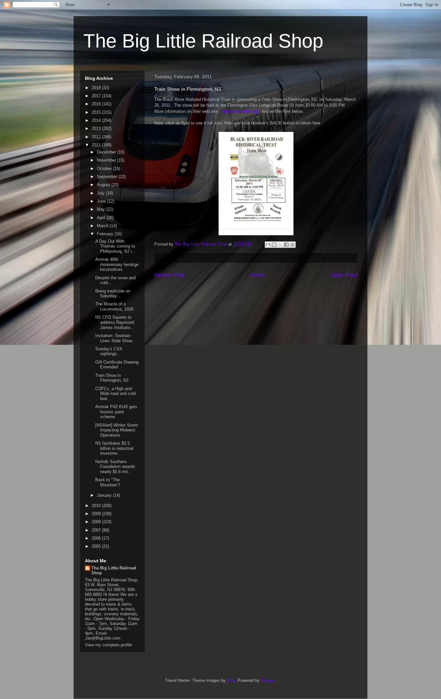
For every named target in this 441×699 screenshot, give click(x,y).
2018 (97, 87)
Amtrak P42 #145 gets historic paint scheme (116, 411)
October (105, 168)
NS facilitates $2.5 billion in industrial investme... (114, 448)
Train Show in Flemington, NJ (111, 378)
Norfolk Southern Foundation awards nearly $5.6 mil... (115, 466)
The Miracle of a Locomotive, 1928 (114, 307)
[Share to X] (280, 244)
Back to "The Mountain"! (107, 482)
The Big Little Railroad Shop (203, 41)
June (102, 201)
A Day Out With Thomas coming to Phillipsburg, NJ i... (115, 246)
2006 (97, 538)
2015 (97, 112)
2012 (97, 136)
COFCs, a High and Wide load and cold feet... (115, 393)
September (107, 176)
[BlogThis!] (274, 244)
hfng (231, 680)
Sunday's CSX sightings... (108, 351)
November (107, 160)
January (105, 495)
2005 (97, 546)
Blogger (268, 680)
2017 (97, 95)
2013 (97, 128)
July (101, 193)
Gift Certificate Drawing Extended (116, 365)
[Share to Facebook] (286, 244)
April (102, 217)
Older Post (344, 275)
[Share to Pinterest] (292, 244)
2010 (97, 505)
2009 (97, 513)
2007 (97, 530)
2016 (97, 103)
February (106, 233)
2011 (97, 145)
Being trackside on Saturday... (112, 294)
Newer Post (169, 275)
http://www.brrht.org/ (240, 111)
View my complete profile (108, 644)
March (103, 225)
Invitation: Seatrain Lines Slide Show (113, 338)
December (107, 152)
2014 (97, 120)
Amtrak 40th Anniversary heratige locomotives (116, 264)
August (104, 184)
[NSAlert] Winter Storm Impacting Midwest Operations (116, 430)
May (101, 209)
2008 (97, 521)
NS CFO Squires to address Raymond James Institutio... (114, 322)
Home (257, 275)
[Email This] (268, 244)
